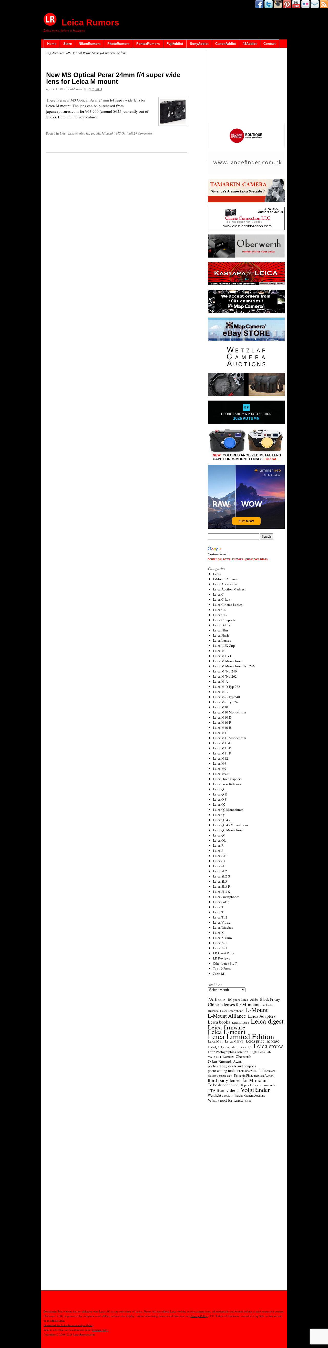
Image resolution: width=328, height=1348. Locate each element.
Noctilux (228, 1057)
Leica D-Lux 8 (240, 1022)
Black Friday (270, 999)
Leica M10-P (222, 722)
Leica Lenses (68, 133)
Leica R (218, 845)
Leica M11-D (222, 743)
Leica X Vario (222, 937)
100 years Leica (238, 999)
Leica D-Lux (221, 625)
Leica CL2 (220, 614)
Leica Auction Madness (229, 589)
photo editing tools (221, 1070)
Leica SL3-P (221, 886)
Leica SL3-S (221, 891)
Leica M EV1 (222, 655)
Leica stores (268, 1046)
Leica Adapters (261, 1016)
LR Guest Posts (223, 953)
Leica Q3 (219, 814)
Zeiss (248, 1100)
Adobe (254, 1000)
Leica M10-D (222, 717)
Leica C (218, 594)
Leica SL (219, 866)
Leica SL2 (220, 871)
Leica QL (219, 840)
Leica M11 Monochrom (229, 738)
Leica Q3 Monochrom (228, 830)
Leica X (218, 932)
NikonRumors (89, 44)
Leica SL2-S (221, 876)
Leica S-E (219, 855)
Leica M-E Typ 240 (226, 697)
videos (232, 1090)
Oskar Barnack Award (225, 1061)
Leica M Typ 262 (225, 676)
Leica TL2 (220, 917)
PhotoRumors (118, 44)
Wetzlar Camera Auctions (249, 1095)
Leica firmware (226, 1027)
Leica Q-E (220, 794)
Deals (217, 573)
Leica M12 (220, 758)
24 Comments (143, 133)
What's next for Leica (225, 1100)
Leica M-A (220, 681)
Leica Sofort (221, 902)
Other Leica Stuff (225, 963)
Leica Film (220, 630)
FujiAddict (175, 44)
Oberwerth (243, 1056)
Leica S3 (219, 861)
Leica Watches (223, 927)
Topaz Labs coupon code (258, 1085)
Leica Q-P (220, 799)
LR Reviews (221, 958)
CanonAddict (225, 44)
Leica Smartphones (226, 896)
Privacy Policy (199, 1316)
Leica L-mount (226, 1031)
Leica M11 (220, 732)
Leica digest (267, 1021)
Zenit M (218, 973)
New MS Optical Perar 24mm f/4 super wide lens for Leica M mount (113, 78)
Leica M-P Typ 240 (226, 702)
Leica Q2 (219, 804)
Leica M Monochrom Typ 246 (234, 666)
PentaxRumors (148, 44)
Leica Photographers (227, 779)
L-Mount (256, 1009)
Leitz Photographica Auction (228, 1051)
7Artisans (216, 999)
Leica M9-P (221, 773)
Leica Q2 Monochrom (228, 809)
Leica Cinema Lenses (227, 604)
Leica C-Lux (221, 599)
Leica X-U (220, 948)
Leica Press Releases (227, 784)
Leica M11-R (222, 753)
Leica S (218, 850)
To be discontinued (223, 1085)
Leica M (218, 650)
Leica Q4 (219, 835)
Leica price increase (262, 1041)
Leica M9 (219, 768)
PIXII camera (267, 1071)
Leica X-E (220, 943)
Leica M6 (219, 763)
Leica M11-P (222, 748)
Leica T (218, 907)
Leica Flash (221, 635)
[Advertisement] (246, 87)
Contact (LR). (100, 1330)
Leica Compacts (224, 620)
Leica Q (218, 789)
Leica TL (219, 912)
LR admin (58, 89)
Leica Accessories (225, 584)
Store (67, 44)
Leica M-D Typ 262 (226, 686)
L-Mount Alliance (225, 579)
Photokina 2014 (247, 1071)
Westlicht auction (220, 1095)
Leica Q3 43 (221, 820)
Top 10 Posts (222, 968)
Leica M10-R (222, 727)
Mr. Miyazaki (105, 133)
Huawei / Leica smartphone (225, 1011)
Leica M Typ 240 (225, 671)
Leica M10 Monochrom (229, 712)
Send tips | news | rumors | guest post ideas (238, 558)
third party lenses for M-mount (238, 1080)
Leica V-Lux (221, 922)
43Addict (250, 44)
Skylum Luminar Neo (220, 1075)
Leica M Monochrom (227, 661)
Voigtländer (255, 1089)
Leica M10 (220, 707)
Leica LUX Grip (224, 645)
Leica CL (219, 609)
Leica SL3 (220, 881)
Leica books (219, 1022)
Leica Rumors (90, 22)
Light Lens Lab (260, 1052)
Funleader (267, 1005)
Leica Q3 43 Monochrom (230, 825)
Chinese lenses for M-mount (234, 1004)
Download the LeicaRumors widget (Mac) (68, 1325)
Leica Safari (229, 1047)
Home (51, 44)
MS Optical (124, 133)
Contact (269, 44)
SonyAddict (199, 44)
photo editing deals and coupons (232, 1066)
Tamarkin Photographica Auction (254, 1075)
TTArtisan (216, 1090)
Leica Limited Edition (241, 1036)
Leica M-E (220, 691)
